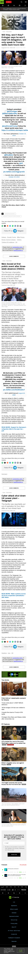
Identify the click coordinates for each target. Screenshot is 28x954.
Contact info (14, 934)
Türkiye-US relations (8, 242)
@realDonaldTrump (9, 126)
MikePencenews (10, 213)
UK (12, 653)
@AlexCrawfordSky (9, 113)
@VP (21, 163)
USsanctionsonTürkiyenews (11, 216)
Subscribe (14, 854)
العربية (2, 886)
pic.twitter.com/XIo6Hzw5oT (14, 390)
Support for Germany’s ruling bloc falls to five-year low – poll (14, 429)
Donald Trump (11, 237)
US (16, 242)
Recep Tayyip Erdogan (9, 240)
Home (4, 31)
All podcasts (23, 864)
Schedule (14, 912)
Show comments (14, 256)
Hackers (4, 653)
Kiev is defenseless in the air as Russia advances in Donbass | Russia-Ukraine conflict (14, 9)
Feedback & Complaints (14, 937)
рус (11, 886)
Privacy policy (14, 923)
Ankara (4, 237)
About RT (14, 927)
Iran (9, 653)
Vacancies (14, 941)
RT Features (6, 724)
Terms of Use (14, 920)
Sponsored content (14, 916)
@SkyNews (8, 155)
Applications (14, 905)
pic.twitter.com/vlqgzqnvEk (14, 172)
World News (9, 31)
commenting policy (17, 247)
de (15, 886)
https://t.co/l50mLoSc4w (11, 130)
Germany (4, 474)
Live (14, 902)
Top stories (5, 680)
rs (22, 886)
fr (18, 886)
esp (7, 886)
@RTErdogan (12, 111)
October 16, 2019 (14, 177)
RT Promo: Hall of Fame (14, 930)
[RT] (3, 890)
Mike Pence (20, 237)
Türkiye (19, 240)
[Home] (2, 2)
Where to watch (14, 909)
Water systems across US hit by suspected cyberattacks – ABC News (14, 595)
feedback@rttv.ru (18, 250)
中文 (26, 886)
